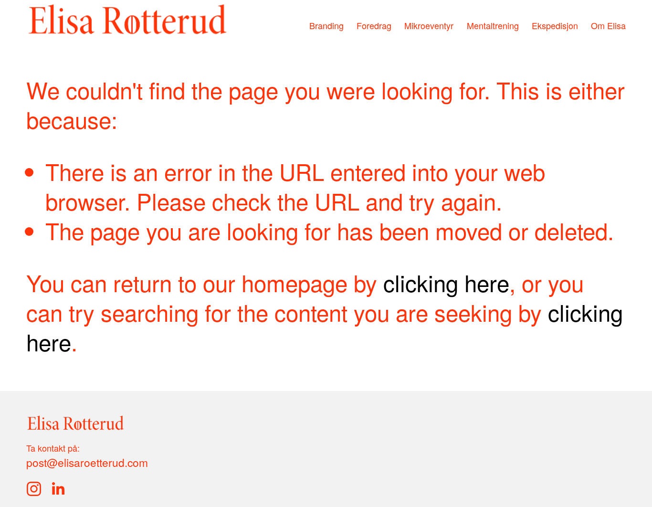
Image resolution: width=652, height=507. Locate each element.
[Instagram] (34, 488)
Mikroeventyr (428, 25)
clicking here (446, 282)
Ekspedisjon (555, 25)
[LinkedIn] (57, 488)
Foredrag (374, 25)
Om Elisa (608, 25)
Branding (326, 25)
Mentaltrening (493, 25)
